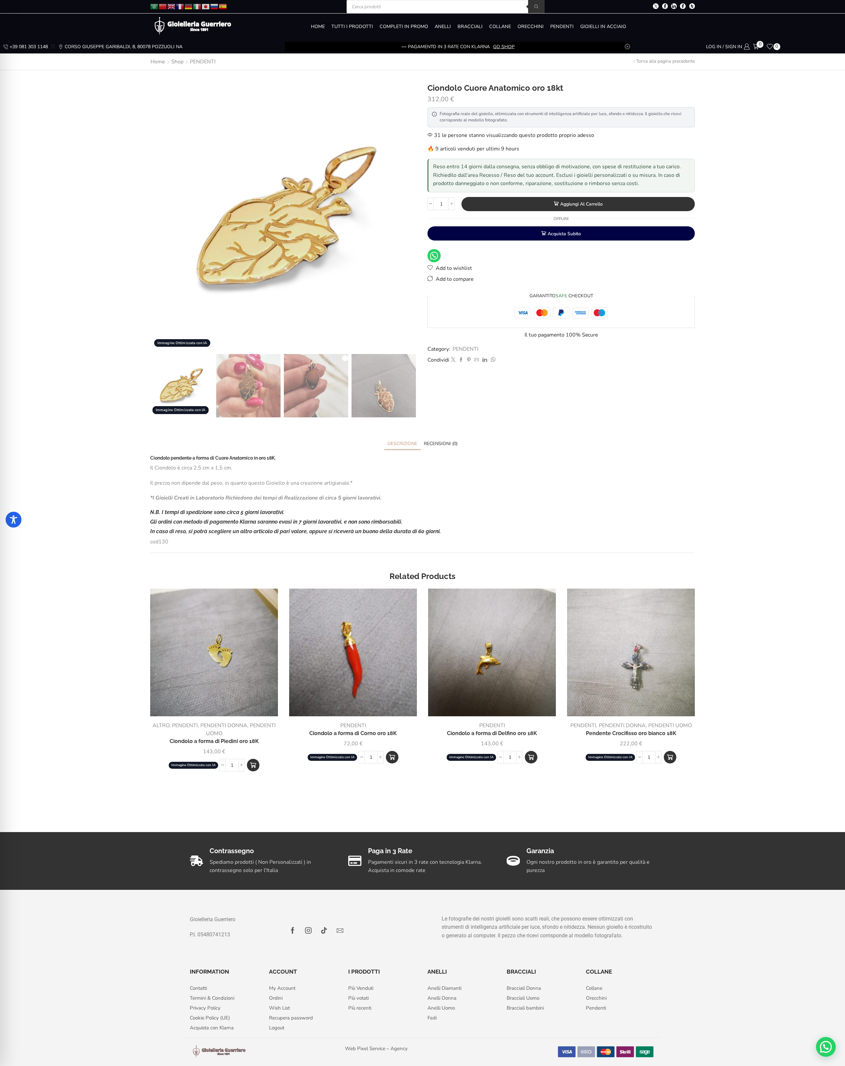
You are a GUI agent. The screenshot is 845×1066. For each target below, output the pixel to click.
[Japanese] (206, 6)
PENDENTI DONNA (223, 725)
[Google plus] (683, 6)
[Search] (536, 6)
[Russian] (214, 6)
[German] (189, 6)
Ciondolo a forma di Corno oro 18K (353, 733)
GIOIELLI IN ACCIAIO (603, 26)
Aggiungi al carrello (581, 204)
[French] (180, 6)
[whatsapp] (492, 360)
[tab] (402, 443)
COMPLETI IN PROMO (404, 26)
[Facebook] (665, 6)
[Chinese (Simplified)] (163, 6)
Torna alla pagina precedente (665, 61)
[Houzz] (692, 6)
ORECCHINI (531, 26)
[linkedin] (485, 360)
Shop (177, 61)
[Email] (340, 930)
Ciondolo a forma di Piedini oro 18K (214, 741)
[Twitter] (656, 6)
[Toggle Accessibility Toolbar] (13, 519)
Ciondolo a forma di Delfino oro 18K (492, 733)
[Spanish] (223, 6)
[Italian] (197, 6)
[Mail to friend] (477, 360)
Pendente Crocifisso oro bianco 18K (631, 733)
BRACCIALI (470, 26)
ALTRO (160, 725)
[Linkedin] (674, 6)
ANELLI (443, 26)
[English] (171, 6)
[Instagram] (308, 930)
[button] (253, 765)
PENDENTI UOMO (670, 725)
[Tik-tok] (324, 930)
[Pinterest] (469, 360)
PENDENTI (562, 26)
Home (158, 61)
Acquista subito (564, 234)
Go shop (504, 47)
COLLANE (500, 26)
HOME (318, 26)
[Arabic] (154, 6)
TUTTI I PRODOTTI (352, 26)
